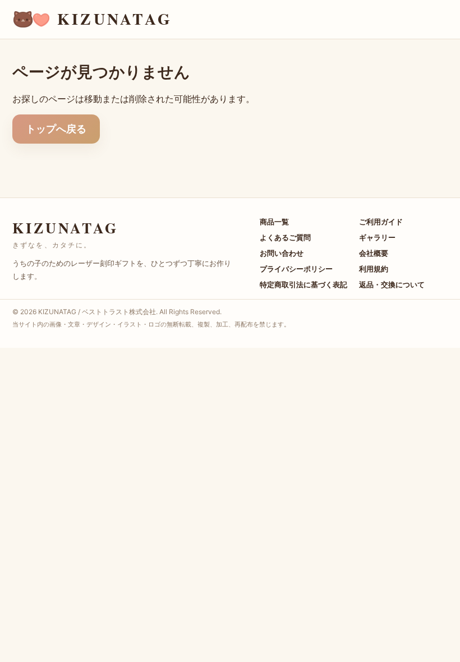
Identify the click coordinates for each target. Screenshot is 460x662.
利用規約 (373, 268)
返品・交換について (392, 284)
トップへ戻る (56, 129)
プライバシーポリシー (296, 268)
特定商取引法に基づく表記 (303, 284)
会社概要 (373, 253)
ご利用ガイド (381, 221)
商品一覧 (274, 221)
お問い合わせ (281, 253)
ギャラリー (377, 237)
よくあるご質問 (285, 237)
